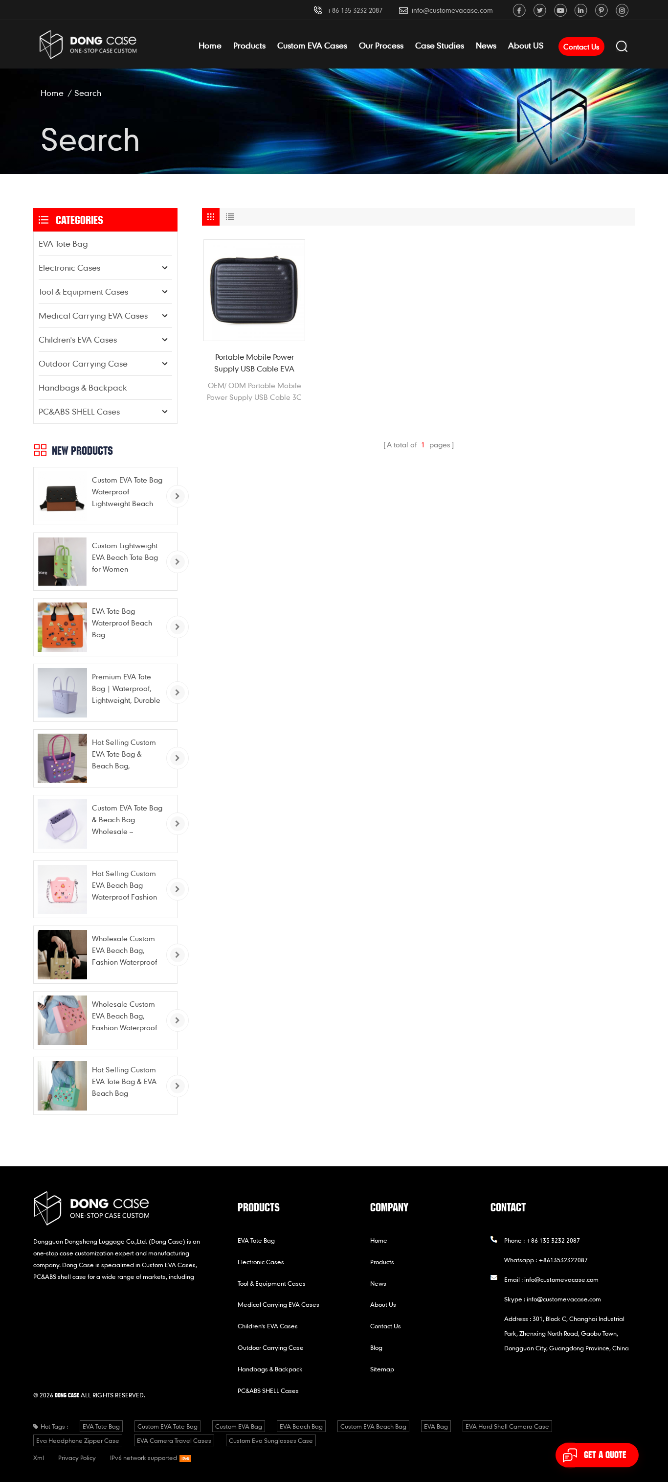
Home (210, 45)
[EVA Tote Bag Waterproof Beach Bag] (62, 627)
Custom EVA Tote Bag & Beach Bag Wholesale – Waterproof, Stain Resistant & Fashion (127, 820)
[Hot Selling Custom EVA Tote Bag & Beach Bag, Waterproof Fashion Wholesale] (62, 758)
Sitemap (382, 1369)
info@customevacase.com (452, 10)
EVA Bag (436, 1426)
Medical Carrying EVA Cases (93, 315)
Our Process (381, 45)
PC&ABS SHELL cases (79, 411)
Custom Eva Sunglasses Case (271, 1440)
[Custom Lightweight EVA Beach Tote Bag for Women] (62, 561)
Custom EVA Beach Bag (373, 1426)
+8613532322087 (563, 1260)
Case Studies (439, 45)
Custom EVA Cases (312, 45)
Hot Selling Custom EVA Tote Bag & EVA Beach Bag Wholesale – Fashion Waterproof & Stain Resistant (126, 1082)
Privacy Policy (77, 1457)
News (486, 45)
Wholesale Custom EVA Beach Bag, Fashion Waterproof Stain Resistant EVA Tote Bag (124, 951)
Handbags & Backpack (83, 387)
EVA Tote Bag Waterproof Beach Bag (122, 622)
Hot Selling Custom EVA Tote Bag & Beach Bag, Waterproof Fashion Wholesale (124, 754)
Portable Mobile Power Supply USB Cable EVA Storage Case (254, 363)
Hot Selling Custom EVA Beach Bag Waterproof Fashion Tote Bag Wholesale (125, 886)
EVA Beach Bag (301, 1426)
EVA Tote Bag (63, 243)
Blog (376, 1347)
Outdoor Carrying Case (83, 363)
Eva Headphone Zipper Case (77, 1440)
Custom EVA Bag (238, 1426)
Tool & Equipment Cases (83, 291)
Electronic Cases (69, 267)
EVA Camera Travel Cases (174, 1440)
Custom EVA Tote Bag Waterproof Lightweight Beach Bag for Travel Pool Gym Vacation (127, 492)
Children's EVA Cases (78, 339)
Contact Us (581, 46)
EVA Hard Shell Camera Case (507, 1426)
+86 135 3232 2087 (354, 10)
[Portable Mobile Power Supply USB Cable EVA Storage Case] (254, 290)
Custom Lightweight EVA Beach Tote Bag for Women (125, 557)
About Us (383, 1304)
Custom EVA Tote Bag (167, 1426)
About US (526, 45)
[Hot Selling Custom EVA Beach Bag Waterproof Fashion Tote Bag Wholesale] (62, 889)
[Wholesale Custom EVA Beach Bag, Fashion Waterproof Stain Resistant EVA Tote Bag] (62, 954)
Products (249, 45)
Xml (38, 1457)
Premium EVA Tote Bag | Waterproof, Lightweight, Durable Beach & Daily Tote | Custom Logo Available (126, 689)
